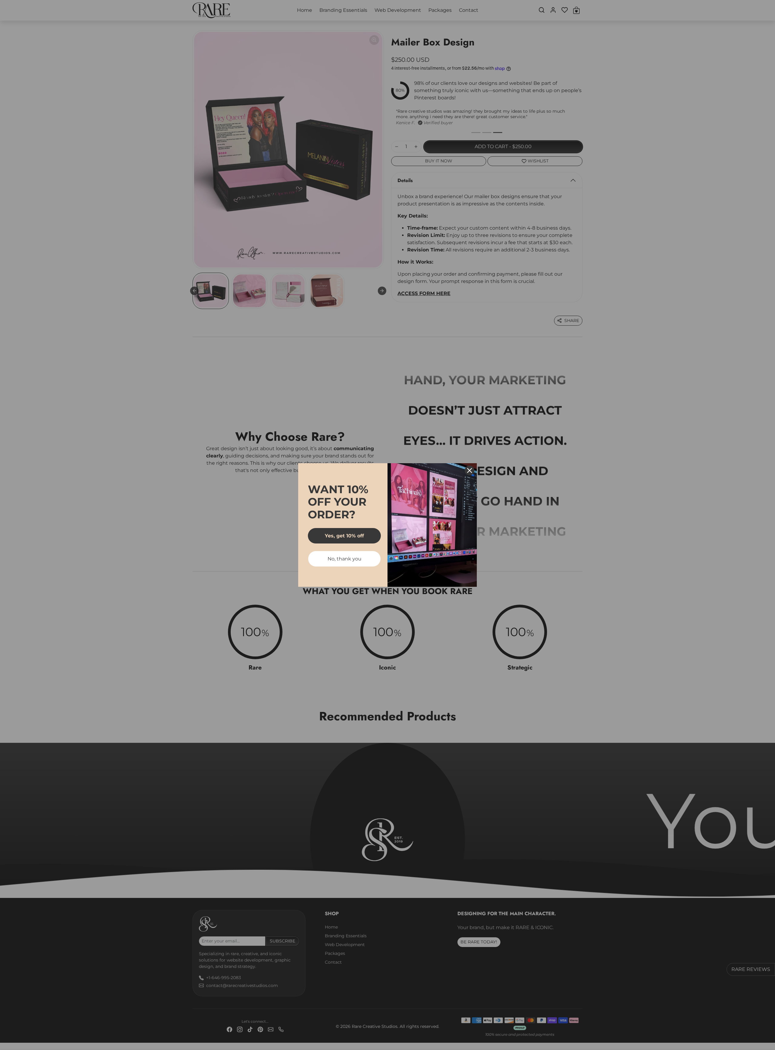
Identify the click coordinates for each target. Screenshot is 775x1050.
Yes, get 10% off (344, 536)
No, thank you (344, 559)
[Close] (469, 470)
